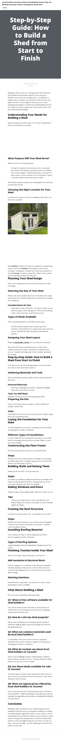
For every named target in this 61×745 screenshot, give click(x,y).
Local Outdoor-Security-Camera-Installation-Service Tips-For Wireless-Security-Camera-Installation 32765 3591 (27, 3)
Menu (4, 7)
